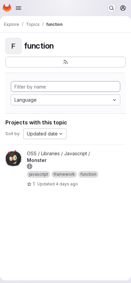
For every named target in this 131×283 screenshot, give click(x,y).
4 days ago (67, 183)
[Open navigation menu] (18, 8)
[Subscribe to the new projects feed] (65, 62)
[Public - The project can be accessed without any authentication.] (29, 166)
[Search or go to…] (111, 8)
